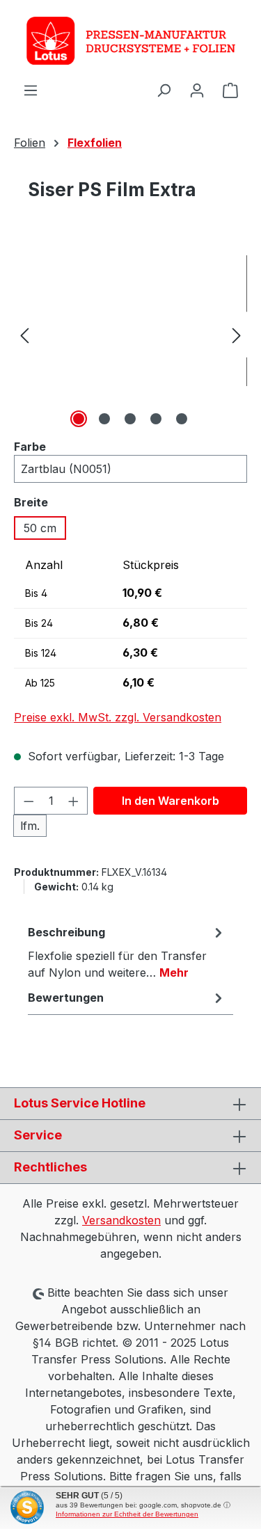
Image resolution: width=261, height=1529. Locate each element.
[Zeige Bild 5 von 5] (181, 418)
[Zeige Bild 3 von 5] (130, 418)
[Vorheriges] (24, 335)
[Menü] (30, 90)
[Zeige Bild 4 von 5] (155, 418)
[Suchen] (163, 90)
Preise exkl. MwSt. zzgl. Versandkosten (117, 717)
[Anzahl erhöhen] (73, 801)
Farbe (30, 446)
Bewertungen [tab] (66, 997)
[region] (130, 335)
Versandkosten (121, 1220)
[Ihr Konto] (197, 90)
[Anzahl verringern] (28, 801)
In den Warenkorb (170, 801)
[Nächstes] (236, 335)
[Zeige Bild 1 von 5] (78, 418)
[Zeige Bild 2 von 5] (104, 418)
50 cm (40, 528)
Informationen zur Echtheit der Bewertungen (127, 1514)
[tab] (127, 951)
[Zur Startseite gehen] (130, 41)
